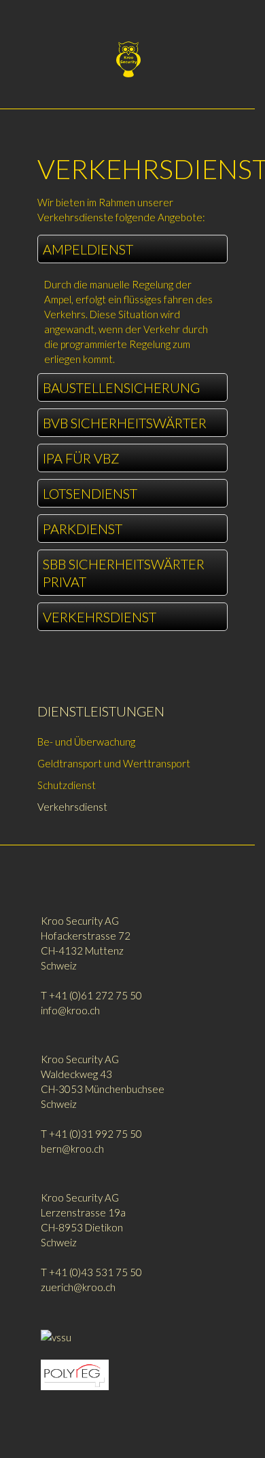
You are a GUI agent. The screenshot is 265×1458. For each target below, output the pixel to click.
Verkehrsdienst (72, 807)
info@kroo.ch (70, 1010)
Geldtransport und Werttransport (113, 763)
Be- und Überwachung (86, 741)
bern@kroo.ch (72, 1149)
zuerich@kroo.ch (78, 1287)
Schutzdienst (66, 785)
